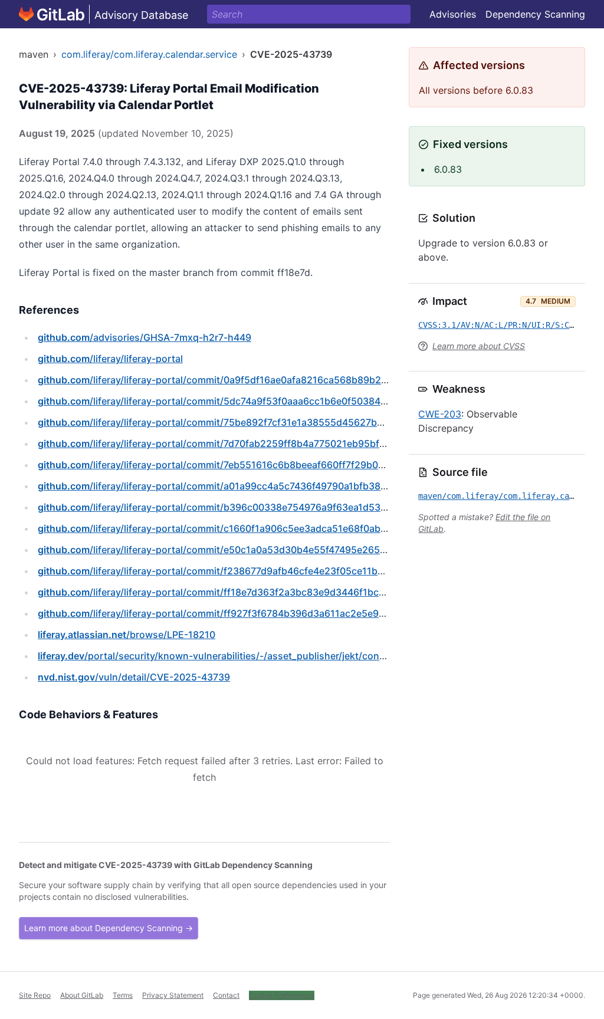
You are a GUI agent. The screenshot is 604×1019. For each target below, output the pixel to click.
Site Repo (35, 995)
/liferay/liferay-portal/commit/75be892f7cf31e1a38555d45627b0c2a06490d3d (242, 422)
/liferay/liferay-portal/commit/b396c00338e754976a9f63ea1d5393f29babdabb (243, 507)
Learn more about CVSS (478, 346)
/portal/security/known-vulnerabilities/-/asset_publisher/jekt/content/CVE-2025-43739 (259, 656)
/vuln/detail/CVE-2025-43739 (134, 677)
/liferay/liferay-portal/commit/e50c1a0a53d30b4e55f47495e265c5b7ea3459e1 (242, 549)
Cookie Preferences (281, 995)
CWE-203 (439, 414)
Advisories (452, 14)
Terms (123, 995)
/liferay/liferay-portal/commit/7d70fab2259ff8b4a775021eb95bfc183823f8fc (237, 443)
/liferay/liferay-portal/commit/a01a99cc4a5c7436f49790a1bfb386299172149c (240, 486)
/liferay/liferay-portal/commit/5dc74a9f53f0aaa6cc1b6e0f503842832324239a (241, 401)
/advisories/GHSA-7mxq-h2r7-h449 (144, 337)
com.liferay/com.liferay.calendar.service (149, 54)
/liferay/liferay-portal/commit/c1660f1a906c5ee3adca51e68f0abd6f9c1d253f (238, 528)
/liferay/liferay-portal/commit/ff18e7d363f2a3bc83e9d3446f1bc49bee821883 (239, 592)
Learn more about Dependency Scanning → (108, 928)
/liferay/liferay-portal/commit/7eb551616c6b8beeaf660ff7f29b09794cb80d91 (239, 465)
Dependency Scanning (535, 14)
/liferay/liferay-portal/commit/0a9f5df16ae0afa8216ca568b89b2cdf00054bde (240, 380)
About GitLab (81, 995)
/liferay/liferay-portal (110, 358)
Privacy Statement (172, 995)
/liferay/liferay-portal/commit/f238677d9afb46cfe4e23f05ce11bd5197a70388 (238, 571)
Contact (226, 995)
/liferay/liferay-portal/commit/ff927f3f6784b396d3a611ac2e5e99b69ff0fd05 (237, 613)
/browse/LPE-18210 (126, 634)
